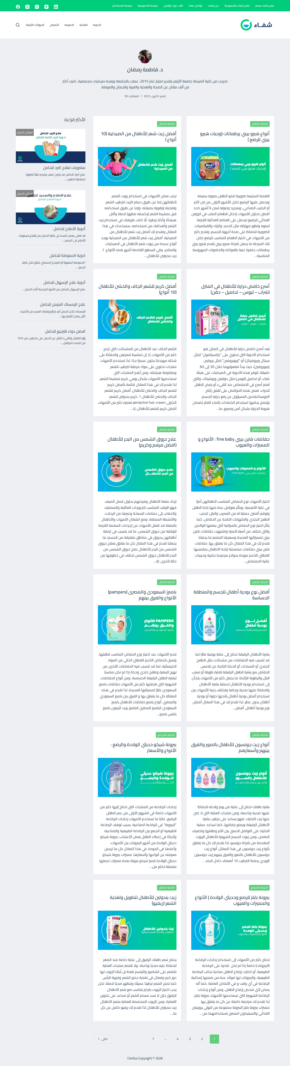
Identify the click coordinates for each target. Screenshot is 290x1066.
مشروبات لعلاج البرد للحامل (64, 167)
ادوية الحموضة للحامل (67, 255)
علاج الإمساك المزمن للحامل (62, 304)
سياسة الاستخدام (122, 5)
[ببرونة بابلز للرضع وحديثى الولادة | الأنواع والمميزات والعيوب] (230, 930)
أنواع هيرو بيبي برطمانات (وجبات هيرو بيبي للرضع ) (235, 136)
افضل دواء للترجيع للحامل (65, 331)
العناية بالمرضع (166, 734)
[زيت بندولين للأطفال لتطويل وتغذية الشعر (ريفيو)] (137, 930)
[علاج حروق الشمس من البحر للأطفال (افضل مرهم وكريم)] (137, 472)
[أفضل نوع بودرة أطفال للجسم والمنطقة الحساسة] (230, 624)
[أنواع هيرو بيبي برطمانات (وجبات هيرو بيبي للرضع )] (230, 166)
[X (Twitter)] (27, 7)
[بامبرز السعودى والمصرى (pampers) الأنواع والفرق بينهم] (137, 624)
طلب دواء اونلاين (173, 5)
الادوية (97, 24)
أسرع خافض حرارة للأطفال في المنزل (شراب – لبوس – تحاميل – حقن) (235, 289)
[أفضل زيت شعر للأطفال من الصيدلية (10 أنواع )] (137, 166)
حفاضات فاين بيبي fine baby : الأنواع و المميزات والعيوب (234, 442)
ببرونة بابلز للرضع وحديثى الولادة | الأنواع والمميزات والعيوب (232, 900)
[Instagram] (37, 7)
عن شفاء (213, 5)
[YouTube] (46, 7)
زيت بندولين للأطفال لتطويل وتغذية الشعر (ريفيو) (143, 900)
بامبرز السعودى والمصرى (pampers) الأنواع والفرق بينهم (142, 595)
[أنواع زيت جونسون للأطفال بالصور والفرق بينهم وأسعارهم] (230, 777)
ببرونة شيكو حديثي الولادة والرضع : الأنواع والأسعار (143, 747)
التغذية (83, 24)
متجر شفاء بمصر (264, 5)
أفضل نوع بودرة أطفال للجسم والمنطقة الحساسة (231, 595)
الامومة (69, 24)
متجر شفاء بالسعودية (237, 5)
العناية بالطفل (260, 123)
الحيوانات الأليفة (35, 24)
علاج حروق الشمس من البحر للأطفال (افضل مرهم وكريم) (142, 442)
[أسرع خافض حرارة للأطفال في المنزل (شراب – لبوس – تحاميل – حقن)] (230, 319)
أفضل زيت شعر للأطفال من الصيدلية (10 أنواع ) (138, 136)
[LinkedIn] (56, 7)
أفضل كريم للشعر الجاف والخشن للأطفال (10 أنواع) (137, 289)
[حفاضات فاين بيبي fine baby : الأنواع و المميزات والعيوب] (230, 472)
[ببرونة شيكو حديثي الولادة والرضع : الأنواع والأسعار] (137, 777)
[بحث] (17, 25)
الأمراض (54, 24)
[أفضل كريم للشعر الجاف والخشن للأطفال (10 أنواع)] (137, 319)
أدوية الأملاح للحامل (69, 228)
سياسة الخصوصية (148, 5)
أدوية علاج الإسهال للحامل (64, 282)
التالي (104, 1039)
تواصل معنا (195, 5)
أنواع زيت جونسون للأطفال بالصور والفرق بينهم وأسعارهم (230, 747)
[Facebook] (18, 7)
